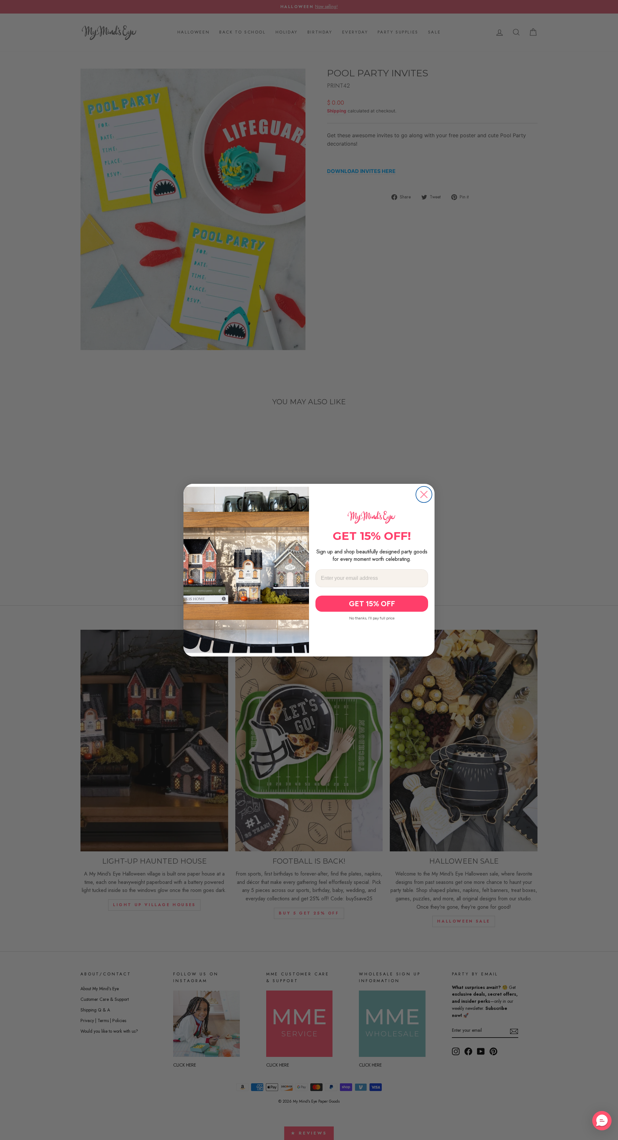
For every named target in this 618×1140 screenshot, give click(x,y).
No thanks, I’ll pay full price (372, 618)
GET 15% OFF (372, 603)
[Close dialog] (424, 494)
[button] (602, 1120)
